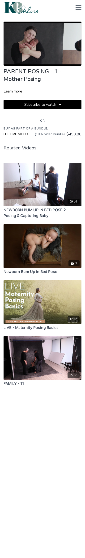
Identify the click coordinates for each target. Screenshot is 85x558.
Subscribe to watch (40, 104)
